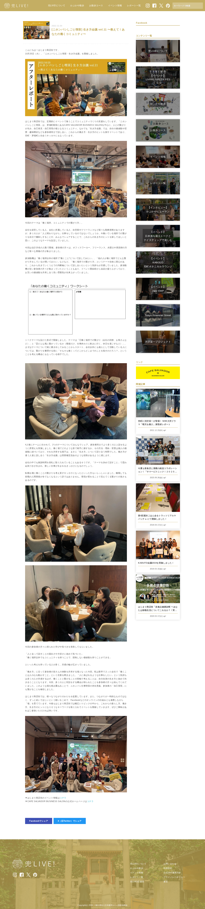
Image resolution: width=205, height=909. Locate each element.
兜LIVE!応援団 (137, 881)
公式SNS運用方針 (172, 872)
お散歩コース (96, 5)
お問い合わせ (169, 864)
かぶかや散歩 (77, 5)
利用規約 (167, 868)
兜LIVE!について (56, 5)
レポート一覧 (134, 5)
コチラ (63, 798)
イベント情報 (115, 5)
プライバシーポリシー (174, 877)
